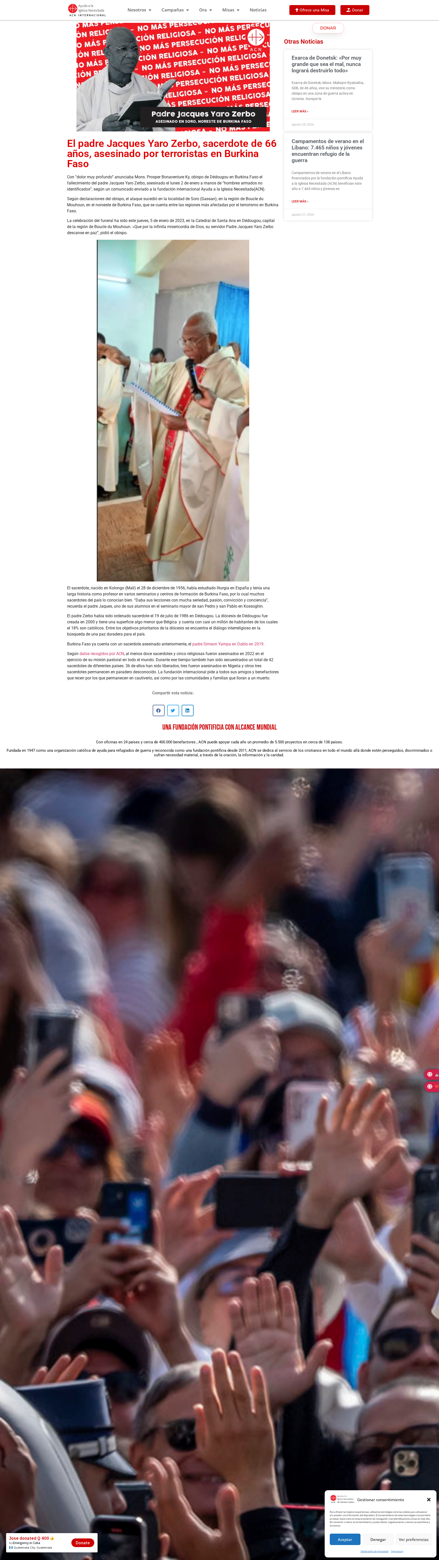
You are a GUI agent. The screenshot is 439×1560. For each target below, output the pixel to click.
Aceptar (345, 1539)
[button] (428, 1499)
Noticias (258, 10)
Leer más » (300, 111)
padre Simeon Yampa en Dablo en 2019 (227, 644)
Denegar (378, 1539)
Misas (228, 10)
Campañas (173, 10)
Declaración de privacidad (374, 1551)
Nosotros (137, 10)
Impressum (397, 1551)
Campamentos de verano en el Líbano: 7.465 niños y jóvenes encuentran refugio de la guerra (328, 151)
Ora (203, 10)
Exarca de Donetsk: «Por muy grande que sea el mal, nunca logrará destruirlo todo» (326, 64)
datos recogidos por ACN (102, 653)
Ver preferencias (414, 1539)
